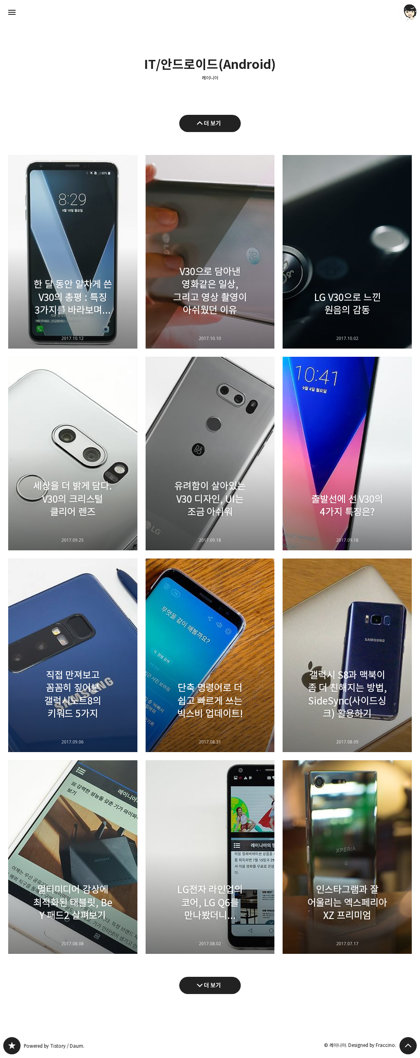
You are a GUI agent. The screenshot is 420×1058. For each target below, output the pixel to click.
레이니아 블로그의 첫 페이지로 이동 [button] (210, 12)
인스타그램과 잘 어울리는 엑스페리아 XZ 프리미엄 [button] (347, 857)
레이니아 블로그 (12, 1046)
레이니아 (210, 78)
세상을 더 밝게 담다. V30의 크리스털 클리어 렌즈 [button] (72, 453)
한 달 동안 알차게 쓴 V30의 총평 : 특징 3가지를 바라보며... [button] (72, 252)
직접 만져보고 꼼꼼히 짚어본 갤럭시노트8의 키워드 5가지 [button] (72, 655)
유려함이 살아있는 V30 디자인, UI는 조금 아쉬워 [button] (210, 453)
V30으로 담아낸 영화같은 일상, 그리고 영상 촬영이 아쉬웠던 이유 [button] (210, 252)
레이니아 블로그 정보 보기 (408, 12)
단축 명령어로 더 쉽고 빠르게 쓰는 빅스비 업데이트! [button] (210, 655)
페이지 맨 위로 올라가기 (408, 1046)
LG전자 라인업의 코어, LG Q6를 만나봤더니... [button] (210, 857)
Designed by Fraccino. (372, 1045)
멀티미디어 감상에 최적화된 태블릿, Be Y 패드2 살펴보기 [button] (72, 857)
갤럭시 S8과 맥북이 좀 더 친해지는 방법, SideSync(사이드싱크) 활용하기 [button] (347, 655)
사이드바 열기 (12, 12)
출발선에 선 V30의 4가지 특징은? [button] (347, 453)
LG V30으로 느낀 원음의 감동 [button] (347, 252)
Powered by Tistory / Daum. (54, 1046)
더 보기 (212, 123)
